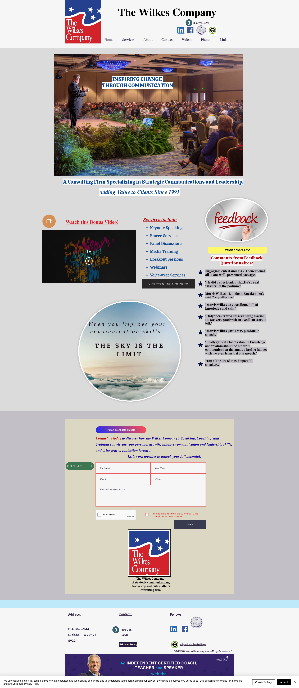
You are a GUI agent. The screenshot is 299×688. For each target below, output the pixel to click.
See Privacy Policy (29, 683)
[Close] (295, 682)
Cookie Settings (263, 682)
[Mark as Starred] (200, 272)
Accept (284, 682)
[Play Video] (89, 261)
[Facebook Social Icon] (190, 30)
